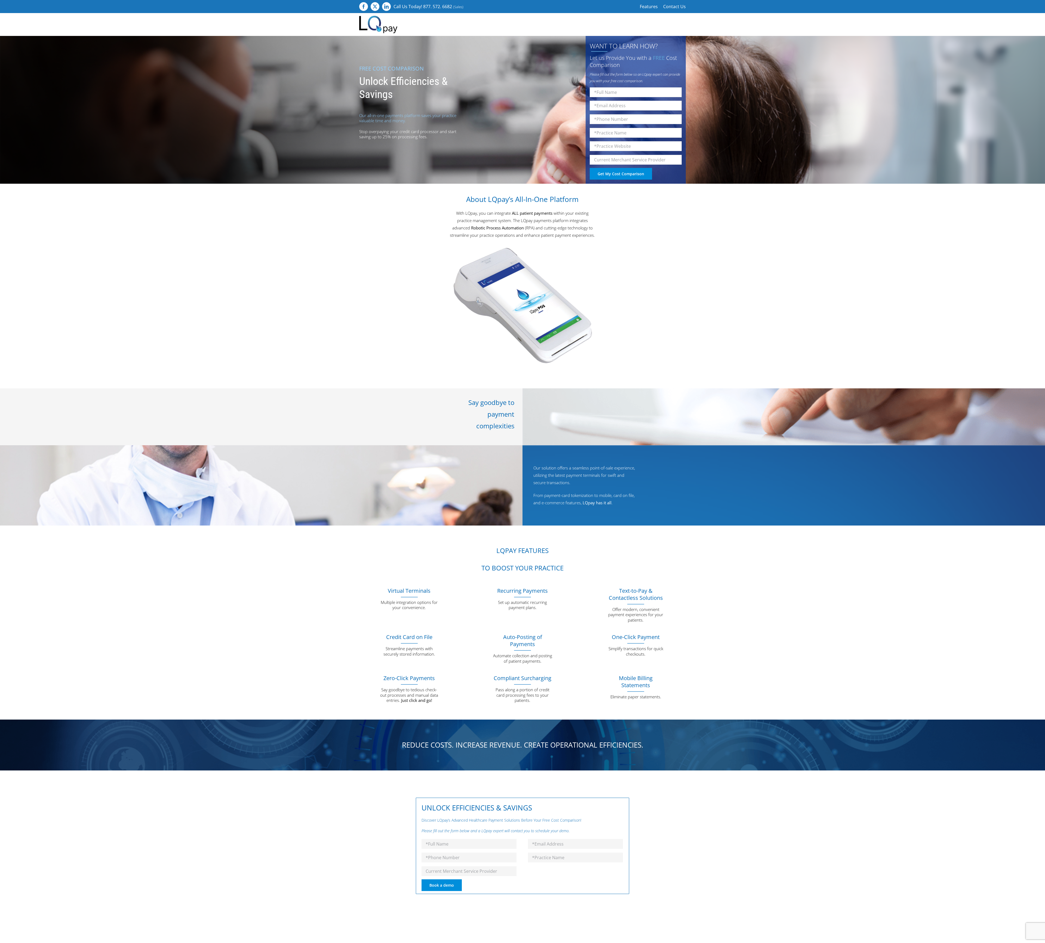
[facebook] (363, 6)
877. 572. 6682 (437, 7)
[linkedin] (386, 6)
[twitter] (375, 6)
